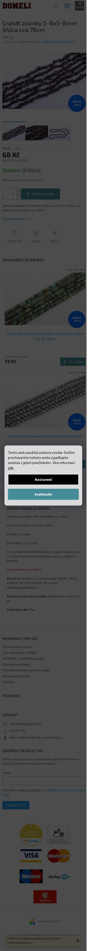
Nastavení (43, 479)
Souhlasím (43, 494)
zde (10, 467)
